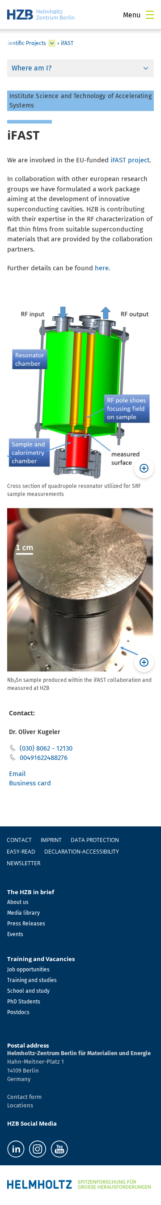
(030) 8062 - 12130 (46, 748)
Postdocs (18, 1012)
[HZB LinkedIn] (16, 1149)
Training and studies (32, 980)
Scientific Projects (24, 43)
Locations (20, 1105)
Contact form (24, 1097)
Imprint (51, 840)
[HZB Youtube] (59, 1149)
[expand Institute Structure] (51, 43)
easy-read (21, 851)
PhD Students (23, 1002)
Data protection (95, 840)
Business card (30, 783)
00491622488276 (44, 758)
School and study (28, 991)
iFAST (67, 43)
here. (102, 268)
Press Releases (26, 923)
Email (17, 774)
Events (15, 934)
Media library (23, 913)
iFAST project (129, 160)
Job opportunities (28, 969)
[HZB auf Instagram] (37, 1149)
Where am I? (31, 68)
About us (18, 902)
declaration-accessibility (81, 851)
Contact (19, 840)
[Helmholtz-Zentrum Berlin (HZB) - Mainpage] (40, 14)
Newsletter (23, 863)
